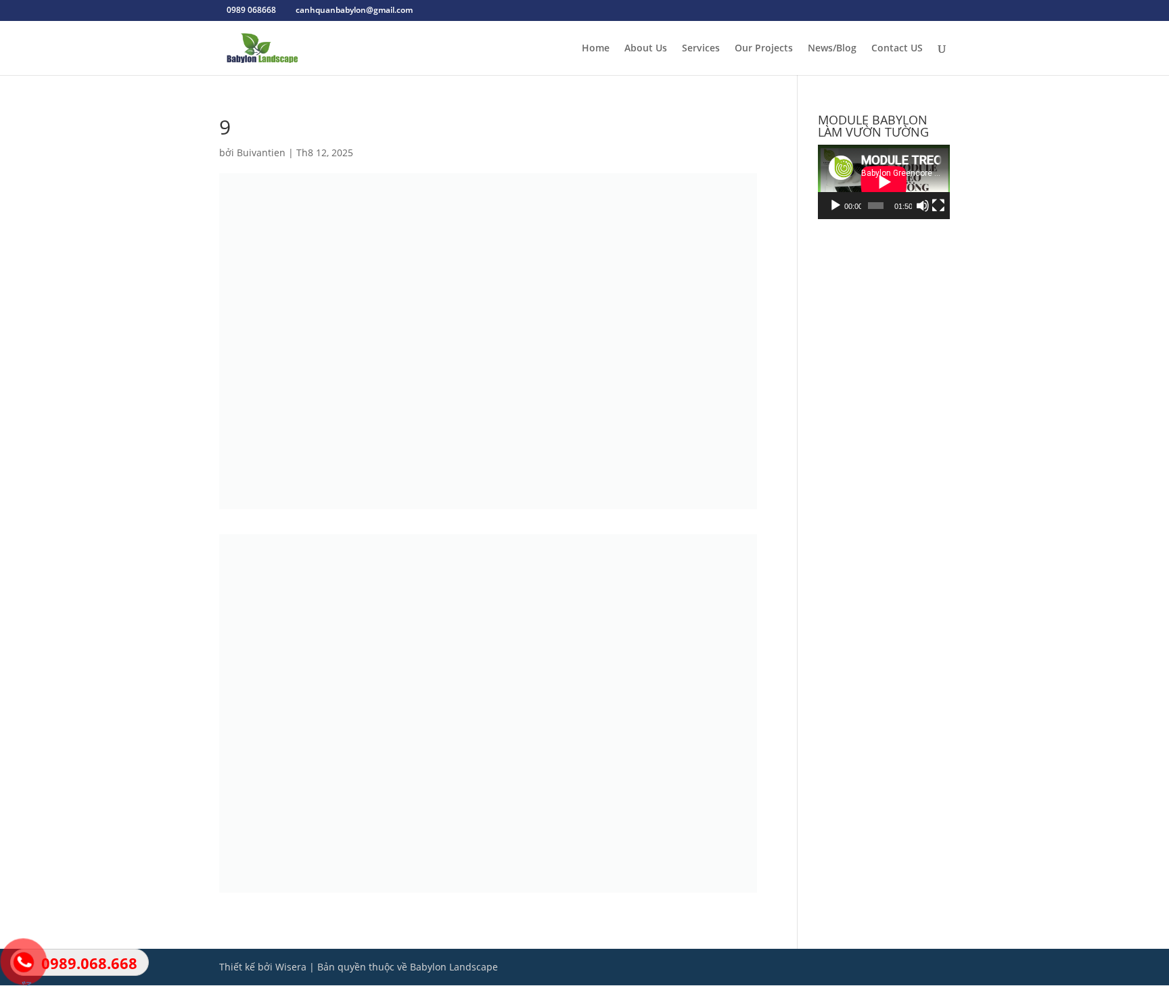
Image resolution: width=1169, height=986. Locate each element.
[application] (884, 182)
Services (701, 48)
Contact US (897, 48)
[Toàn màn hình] (938, 205)
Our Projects (764, 48)
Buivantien (261, 152)
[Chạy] (835, 205)
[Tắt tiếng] (923, 205)
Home (596, 48)
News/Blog (832, 48)
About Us (645, 48)
